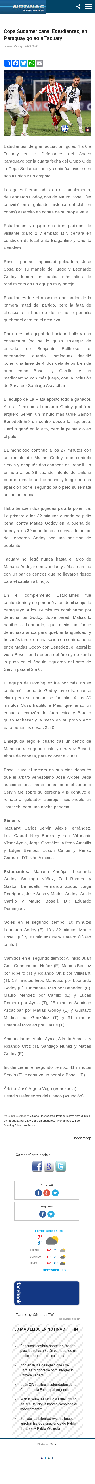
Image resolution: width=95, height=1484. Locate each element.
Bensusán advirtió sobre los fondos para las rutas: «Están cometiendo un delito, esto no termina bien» (48, 1351)
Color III (49, 1458)
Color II (45, 1458)
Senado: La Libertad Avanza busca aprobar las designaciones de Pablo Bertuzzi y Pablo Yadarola (48, 1424)
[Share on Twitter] (55, 1192)
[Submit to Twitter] (60, 1170)
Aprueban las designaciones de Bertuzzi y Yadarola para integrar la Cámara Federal (47, 1370)
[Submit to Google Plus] (49, 1170)
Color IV (52, 1458)
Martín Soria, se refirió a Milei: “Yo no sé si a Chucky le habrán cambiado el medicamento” (48, 1404)
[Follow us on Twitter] (51, 1214)
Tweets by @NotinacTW (35, 1315)
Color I (42, 1458)
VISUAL (53, 1444)
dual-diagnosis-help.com (70, 1319)
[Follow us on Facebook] (42, 1214)
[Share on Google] (46, 1192)
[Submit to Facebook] (37, 1170)
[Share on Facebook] (38, 1192)
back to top (82, 1138)
